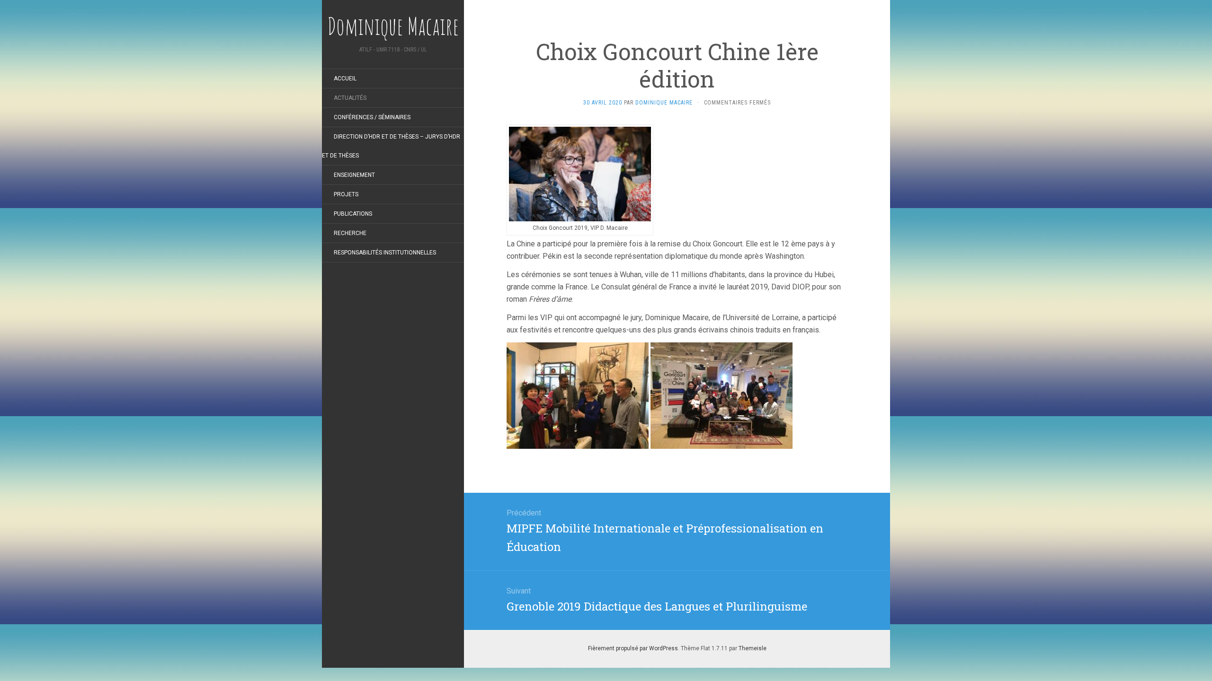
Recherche (350, 233)
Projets (346, 194)
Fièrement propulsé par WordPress (633, 648)
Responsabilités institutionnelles (385, 252)
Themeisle (752, 648)
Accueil (345, 78)
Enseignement (354, 175)
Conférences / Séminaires (372, 117)
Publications (353, 213)
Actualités (350, 98)
